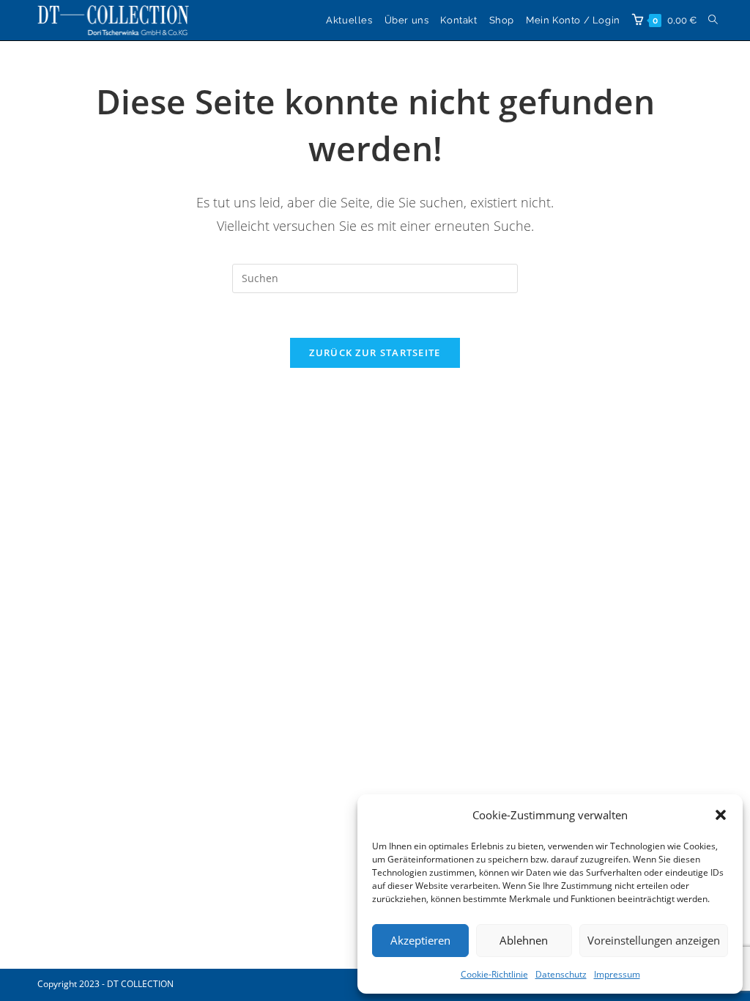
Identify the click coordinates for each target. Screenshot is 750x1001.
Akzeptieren (420, 940)
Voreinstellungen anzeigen (653, 940)
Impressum (617, 974)
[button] (720, 815)
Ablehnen (524, 940)
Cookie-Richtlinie (494, 974)
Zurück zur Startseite (374, 352)
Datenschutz (561, 974)
